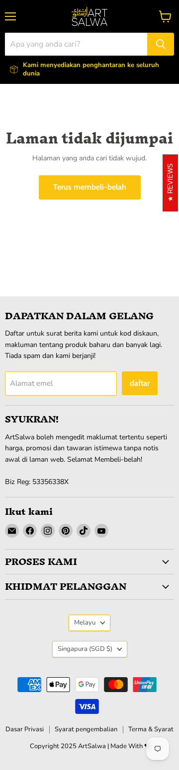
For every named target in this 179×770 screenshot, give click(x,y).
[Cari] (160, 44)
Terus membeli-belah (89, 187)
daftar (140, 383)
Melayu (84, 622)
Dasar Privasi (24, 729)
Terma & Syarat (151, 729)
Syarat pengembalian (86, 729)
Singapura (85, 648)
